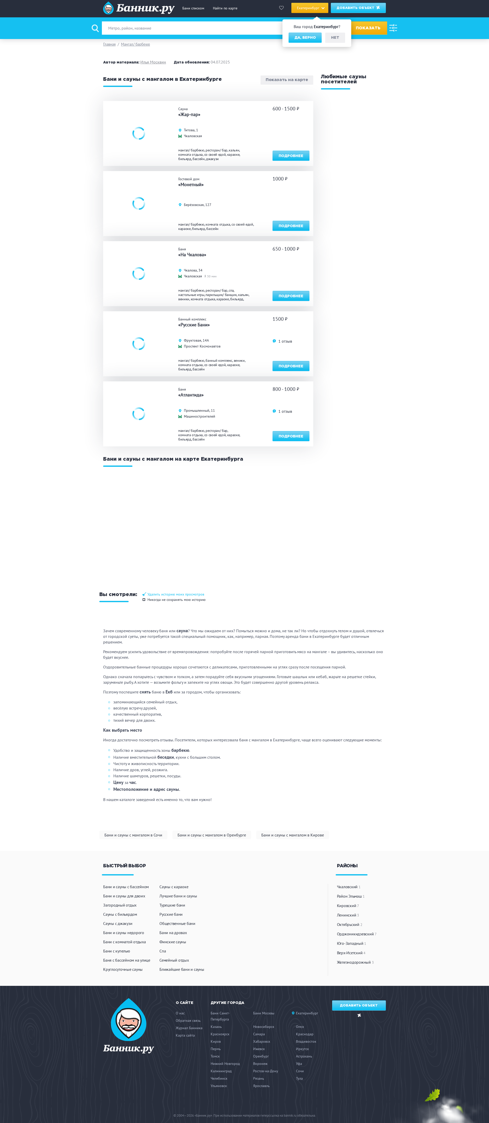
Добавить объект (356, 8)
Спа (162, 950)
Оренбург (261, 1056)
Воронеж (260, 1063)
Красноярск (220, 1034)
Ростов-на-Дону (265, 1071)
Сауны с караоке (173, 886)
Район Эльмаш (351, 896)
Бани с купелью (116, 950)
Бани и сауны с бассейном (126, 886)
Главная (109, 44)
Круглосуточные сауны (123, 969)
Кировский (348, 905)
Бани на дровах (173, 932)
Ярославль (261, 1085)
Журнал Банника (189, 1028)
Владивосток (306, 1041)
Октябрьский (349, 924)
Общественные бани (177, 923)
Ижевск (259, 1049)
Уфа (299, 1063)
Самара (259, 1034)
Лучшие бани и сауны (178, 895)
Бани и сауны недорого (123, 932)
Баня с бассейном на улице (126, 960)
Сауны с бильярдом (120, 914)
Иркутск (302, 1049)
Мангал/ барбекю (135, 44)
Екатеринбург (307, 1013)
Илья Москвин (153, 61)
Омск (300, 1026)
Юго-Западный (351, 943)
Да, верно (305, 37)
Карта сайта (185, 1035)
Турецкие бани (172, 905)
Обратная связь (188, 1020)
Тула (299, 1078)
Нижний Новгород (225, 1063)
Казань (216, 1026)
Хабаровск (261, 1041)
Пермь (216, 1049)
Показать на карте (287, 80)
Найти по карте (225, 8)
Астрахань (304, 1056)
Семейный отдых (174, 960)
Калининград (221, 1071)
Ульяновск (219, 1085)
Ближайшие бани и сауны (181, 969)
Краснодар (305, 1034)
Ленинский (348, 915)
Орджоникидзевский (357, 933)
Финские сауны (172, 941)
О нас (180, 1013)
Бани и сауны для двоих (124, 895)
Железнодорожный (355, 962)
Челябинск (219, 1078)
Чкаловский (349, 886)
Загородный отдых (120, 905)
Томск (215, 1056)
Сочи (300, 1071)
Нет (335, 37)
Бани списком (193, 8)
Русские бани (171, 914)
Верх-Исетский (351, 952)
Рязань (258, 1078)
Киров (216, 1041)
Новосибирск (263, 1026)
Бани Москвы (263, 1013)
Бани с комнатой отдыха (124, 941)
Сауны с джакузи (117, 923)
